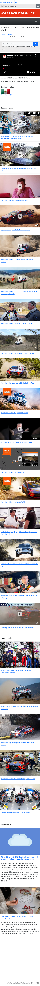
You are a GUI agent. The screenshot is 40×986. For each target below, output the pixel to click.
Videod (10, 34)
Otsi (38, 6)
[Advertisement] (20, 960)
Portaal (3, 34)
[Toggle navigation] (36, 21)
